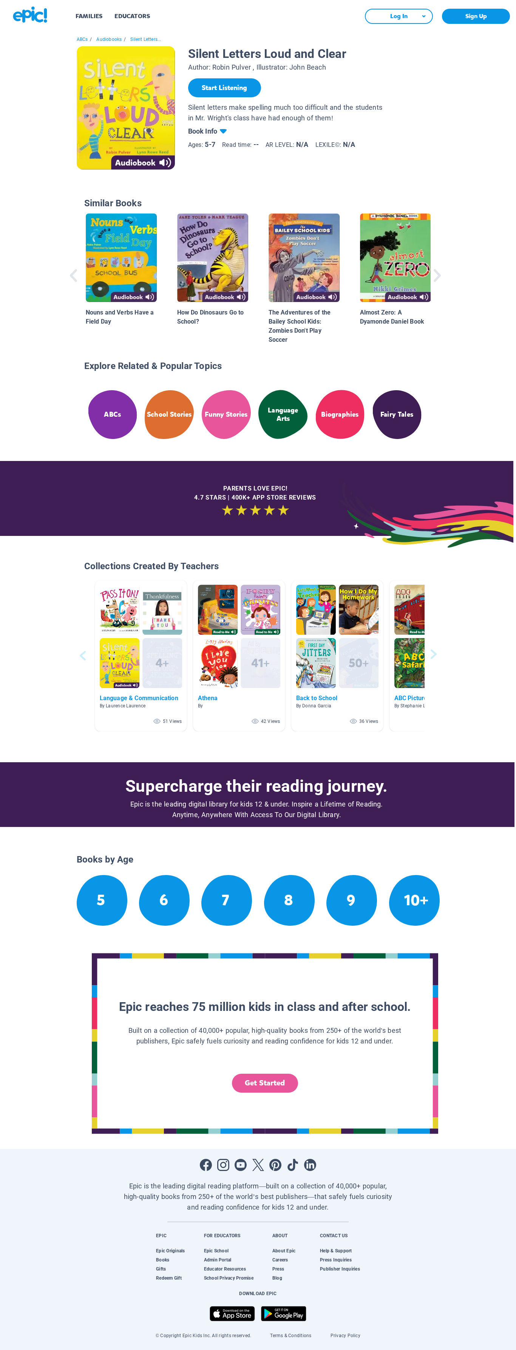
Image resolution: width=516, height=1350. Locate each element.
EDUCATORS (132, 16)
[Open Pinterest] (275, 1165)
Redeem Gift (169, 1278)
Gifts (161, 1269)
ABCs (82, 39)
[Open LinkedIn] (310, 1165)
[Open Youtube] (241, 1165)
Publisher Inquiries (340, 1269)
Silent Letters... (145, 39)
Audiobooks (109, 39)
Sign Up (476, 16)
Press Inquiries (336, 1260)
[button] (141, 656)
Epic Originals (170, 1250)
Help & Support (336, 1250)
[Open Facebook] (206, 1165)
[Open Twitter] (258, 1165)
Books (162, 1260)
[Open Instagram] (223, 1165)
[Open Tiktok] (293, 1165)
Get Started (265, 1083)
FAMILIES (89, 16)
